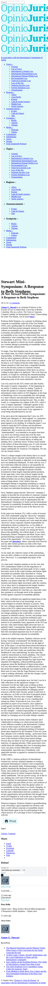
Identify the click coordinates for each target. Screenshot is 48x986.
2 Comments (14, 303)
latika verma (6, 886)
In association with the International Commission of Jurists (23, 981)
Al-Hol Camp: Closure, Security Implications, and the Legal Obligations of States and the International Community (26, 957)
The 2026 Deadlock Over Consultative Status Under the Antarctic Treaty (24, 967)
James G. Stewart (10, 937)
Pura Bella (5, 900)
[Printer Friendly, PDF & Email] (10, 824)
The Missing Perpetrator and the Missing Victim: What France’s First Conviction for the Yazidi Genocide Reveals (25, 950)
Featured (11, 834)
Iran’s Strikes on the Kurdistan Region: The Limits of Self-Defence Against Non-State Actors (26, 963)
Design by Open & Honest (25, 980)
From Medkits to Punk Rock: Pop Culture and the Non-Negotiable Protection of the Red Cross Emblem (26, 973)
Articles (4, 834)
